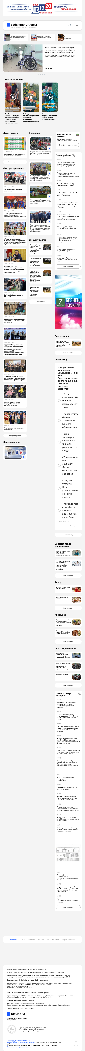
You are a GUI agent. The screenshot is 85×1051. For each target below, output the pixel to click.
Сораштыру (61, 359)
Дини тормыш (10, 133)
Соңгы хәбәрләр (28, 939)
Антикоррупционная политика (18, 1041)
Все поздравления (15, 162)
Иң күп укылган (37, 240)
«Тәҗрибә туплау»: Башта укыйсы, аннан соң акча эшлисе (70, 488)
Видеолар (34, 133)
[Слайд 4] (44, 74)
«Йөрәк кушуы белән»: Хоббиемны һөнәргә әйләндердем (70, 420)
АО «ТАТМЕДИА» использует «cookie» (21, 1042)
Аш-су (58, 582)
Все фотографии (15, 435)
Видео (41, 939)
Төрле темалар (68, 939)
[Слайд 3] (42, 74)
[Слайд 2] (40, 74)
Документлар (53, 939)
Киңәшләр (60, 615)
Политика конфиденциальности (19, 1047)
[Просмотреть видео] (13, 97)
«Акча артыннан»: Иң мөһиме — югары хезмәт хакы (70, 401)
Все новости (40, 302)
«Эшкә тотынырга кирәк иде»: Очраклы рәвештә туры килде (69, 442)
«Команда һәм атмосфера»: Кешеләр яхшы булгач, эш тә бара (70, 510)
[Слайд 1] (38, 74)
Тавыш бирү (68, 535)
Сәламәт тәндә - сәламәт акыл (64, 545)
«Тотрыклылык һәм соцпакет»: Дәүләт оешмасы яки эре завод (70, 465)
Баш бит (13, 939)
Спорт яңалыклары (65, 648)
